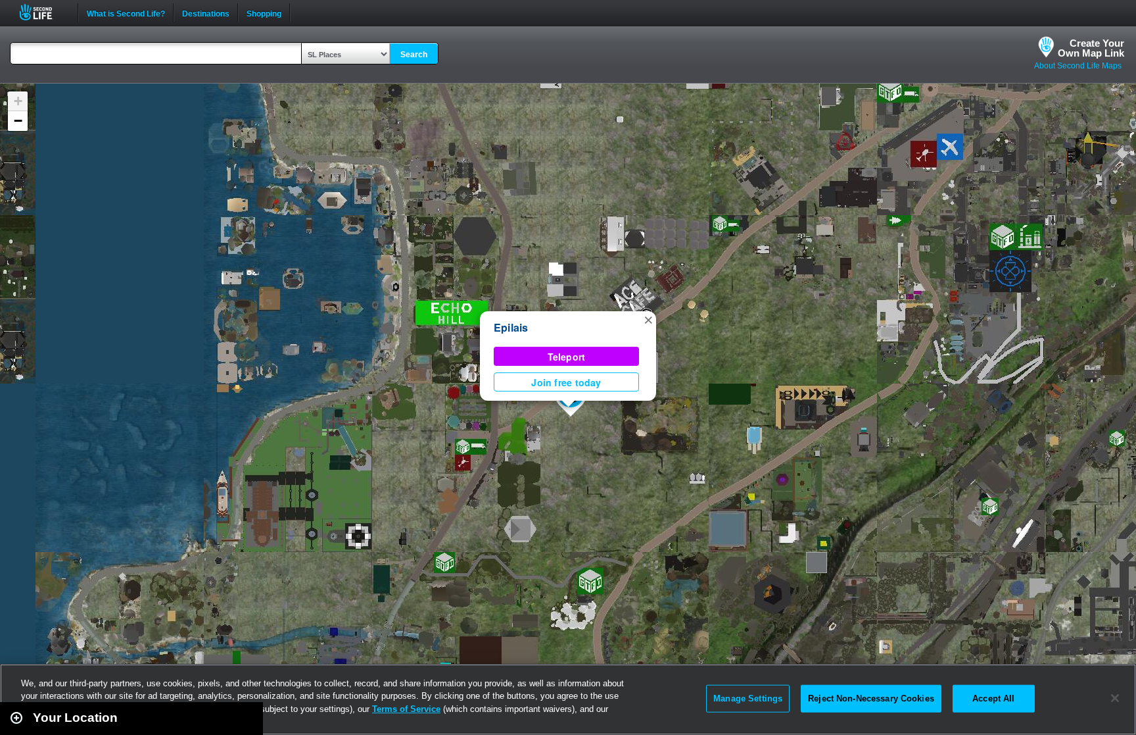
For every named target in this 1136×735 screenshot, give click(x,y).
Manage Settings (747, 698)
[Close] (1114, 698)
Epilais (511, 327)
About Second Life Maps (1078, 65)
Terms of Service (406, 709)
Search (413, 54)
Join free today (566, 382)
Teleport (567, 356)
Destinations (205, 12)
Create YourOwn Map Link (1091, 48)
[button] (648, 319)
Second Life (43, 12)
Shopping (264, 12)
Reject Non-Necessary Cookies (871, 698)
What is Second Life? (126, 12)
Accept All (993, 698)
